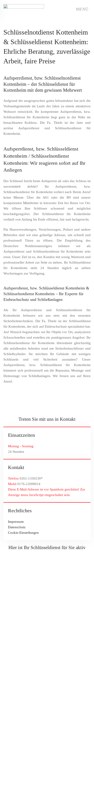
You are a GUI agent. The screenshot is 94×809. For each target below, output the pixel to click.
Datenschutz (17, 527)
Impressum (16, 521)
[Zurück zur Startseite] (23, 9)
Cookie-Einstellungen (23, 532)
